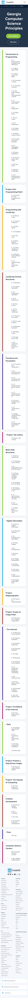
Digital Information (14, 521)
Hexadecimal (15, 548)
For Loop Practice (16, 321)
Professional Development (6, 894)
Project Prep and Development (16, 822)
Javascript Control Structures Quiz (15, 345)
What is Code (15, 216)
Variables (17, 232)
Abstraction (15, 107)
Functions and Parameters (12, 359)
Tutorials (17, 906)
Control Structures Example (16, 140)
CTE (17, 886)
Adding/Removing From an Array (17, 468)
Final (9, 832)
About (17, 957)
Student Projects (4, 972)
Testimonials (3, 960)
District (17, 880)
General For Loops (16, 316)
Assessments (18, 941)
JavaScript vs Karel (16, 408)
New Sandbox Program (22, 915)
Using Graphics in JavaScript (15, 249)
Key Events (14, 304)
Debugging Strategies (15, 147)
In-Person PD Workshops (6, 934)
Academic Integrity (5, 927)
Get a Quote (3, 909)
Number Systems (16, 531)
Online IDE (3, 884)
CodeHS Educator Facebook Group (11, 986)
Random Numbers (16, 327)
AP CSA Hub (18, 910)
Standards (18, 902)
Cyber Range (4, 900)
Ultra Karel (15, 165)
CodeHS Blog (4, 964)
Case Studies (4, 957)
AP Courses (18, 895)
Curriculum (6, 6)
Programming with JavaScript (13, 211)
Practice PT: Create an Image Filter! (16, 619)
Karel (17, 928)
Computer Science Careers (13, 847)
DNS (15, 654)
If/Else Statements (15, 129)
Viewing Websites (16, 649)
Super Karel (15, 113)
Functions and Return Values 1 (16, 386)
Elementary (18, 897)
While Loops (15, 332)
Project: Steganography (12, 594)
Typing (2, 898)
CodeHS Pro (3, 886)
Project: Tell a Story (15, 435)
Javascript (18, 917)
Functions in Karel (16, 81)
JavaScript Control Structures (13, 278)
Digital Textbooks (19, 908)
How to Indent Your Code (15, 159)
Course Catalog (13, 6)
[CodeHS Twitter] (17, 874)
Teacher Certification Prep (6, 940)
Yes (16, 952)
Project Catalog (19, 893)
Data (9, 724)
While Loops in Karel (16, 134)
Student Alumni (4, 975)
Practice (17, 904)
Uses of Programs (16, 221)
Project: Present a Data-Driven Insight (14, 762)
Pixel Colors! (15, 554)
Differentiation (19, 937)
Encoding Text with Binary (16, 537)
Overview (13, 42)
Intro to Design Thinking (15, 806)
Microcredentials (4, 942)
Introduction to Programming (12, 55)
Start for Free (4, 907)
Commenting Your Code (15, 102)
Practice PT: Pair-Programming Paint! (16, 197)
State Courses (19, 899)
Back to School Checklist (6, 955)
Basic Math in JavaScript (15, 242)
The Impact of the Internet (15, 683)
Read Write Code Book (6, 966)
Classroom (3, 916)
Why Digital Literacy (5, 953)
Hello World (15, 227)
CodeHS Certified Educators (9, 980)
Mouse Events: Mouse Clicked (16, 255)
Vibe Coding (18, 950)
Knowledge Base (4, 968)
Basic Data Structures (10, 451)
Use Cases (18, 878)
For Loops (14, 118)
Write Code (3, 922)
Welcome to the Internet (16, 633)
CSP (18, 6)
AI (16, 933)
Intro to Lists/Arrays (15, 456)
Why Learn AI (4, 951)
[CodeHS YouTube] (15, 874)
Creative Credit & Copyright (16, 690)
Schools (17, 882)
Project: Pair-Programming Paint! (14, 190)
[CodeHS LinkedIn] (12, 874)
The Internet (12, 629)
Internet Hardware (16, 638)
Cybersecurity (16, 677)
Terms (17, 967)
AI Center (18, 965)
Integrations (3, 924)
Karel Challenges (15, 170)
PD (1, 931)
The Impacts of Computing (15, 787)
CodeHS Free (4, 888)
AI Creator (3, 896)
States (2, 958)
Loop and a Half (15, 337)
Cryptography (16, 575)
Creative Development (11, 800)
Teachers (18, 884)
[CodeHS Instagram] (10, 874)
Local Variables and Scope (16, 402)
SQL (17, 926)
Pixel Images (15, 543)
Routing (16, 658)
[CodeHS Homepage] (8, 2)
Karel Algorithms (15, 153)
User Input (15, 236)
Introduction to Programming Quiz (16, 177)
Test (15, 817)
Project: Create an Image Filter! (13, 613)
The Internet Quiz (15, 695)
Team (17, 959)
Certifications (4, 892)
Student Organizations (16, 859)
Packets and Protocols (16, 662)
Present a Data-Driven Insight (16, 768)
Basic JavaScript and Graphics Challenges (16, 416)
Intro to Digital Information (15, 525)
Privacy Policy (18, 969)
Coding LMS (3, 882)
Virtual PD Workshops (5, 936)
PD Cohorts (3, 938)
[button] (14, 54)
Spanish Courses (19, 900)
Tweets (2, 962)
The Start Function (16, 86)
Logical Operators (15, 287)
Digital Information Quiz (15, 581)
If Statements (15, 123)
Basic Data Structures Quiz (15, 510)
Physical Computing (20, 946)
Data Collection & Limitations (15, 745)
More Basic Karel (15, 69)
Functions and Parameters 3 (16, 379)
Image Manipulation (15, 559)
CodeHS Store (7, 993)
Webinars (3, 970)
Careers (17, 961)
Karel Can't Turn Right (15, 75)
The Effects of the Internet (15, 714)
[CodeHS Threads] (19, 874)
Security (17, 970)
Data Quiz (16, 750)
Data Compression (16, 564)
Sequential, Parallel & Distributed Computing (15, 669)
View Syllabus (13, 36)
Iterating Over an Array (16, 483)
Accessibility (18, 972)
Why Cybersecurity (5, 949)
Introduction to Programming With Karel (16, 62)
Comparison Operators (15, 293)
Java (17, 921)
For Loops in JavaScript (15, 310)
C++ (16, 924)
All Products (3, 880)
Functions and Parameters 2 (16, 372)
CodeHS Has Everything (21, 931)
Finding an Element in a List (16, 489)
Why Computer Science (6, 947)
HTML (17, 923)
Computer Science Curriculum (5, 890)
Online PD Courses (5, 933)
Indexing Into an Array (16, 461)
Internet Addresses (16, 644)
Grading (3, 918)
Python (17, 919)
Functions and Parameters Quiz (16, 424)
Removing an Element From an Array (16, 497)
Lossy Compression (16, 570)
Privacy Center (19, 963)
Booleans (16, 283)
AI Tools (2, 925)
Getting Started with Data (16, 729)
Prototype (14, 812)
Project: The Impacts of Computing (14, 781)
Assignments (4, 914)
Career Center (4, 973)
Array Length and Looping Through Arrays (15, 476)
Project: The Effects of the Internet (14, 708)
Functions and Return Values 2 (16, 394)
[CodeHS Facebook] (8, 874)
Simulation (15, 503)
